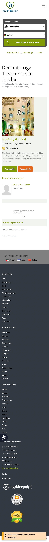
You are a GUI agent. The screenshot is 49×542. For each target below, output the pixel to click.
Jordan (39, 53)
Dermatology (28, 53)
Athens (4, 425)
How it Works (7, 289)
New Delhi (5, 396)
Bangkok (5, 336)
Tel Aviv (4, 411)
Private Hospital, (9, 144)
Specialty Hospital (14, 140)
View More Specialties (10, 468)
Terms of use (6, 311)
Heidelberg (6, 418)
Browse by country (9, 236)
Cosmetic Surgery (10, 454)
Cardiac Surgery (10, 450)
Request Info (25, 169)
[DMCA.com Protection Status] (17, 516)
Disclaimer (6, 314)
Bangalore (6, 332)
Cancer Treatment (10, 447)
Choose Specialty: (11, 22)
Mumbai (5, 393)
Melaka (4, 389)
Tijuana (4, 414)
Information (6, 300)
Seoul (4, 407)
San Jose (5, 404)
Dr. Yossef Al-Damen (21, 185)
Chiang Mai (6, 350)
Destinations (6, 297)
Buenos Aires (6, 343)
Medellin (5, 379)
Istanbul (5, 357)
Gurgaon (5, 354)
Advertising (6, 282)
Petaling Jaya (7, 400)
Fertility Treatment (11, 457)
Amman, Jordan (24, 144)
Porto (4, 429)
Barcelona (5, 339)
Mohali (4, 421)
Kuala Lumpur (7, 368)
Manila (4, 375)
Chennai (5, 347)
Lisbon (4, 432)
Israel (23, 260)
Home (4, 279)
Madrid (4, 371)
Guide (4, 286)
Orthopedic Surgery (11, 464)
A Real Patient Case (9, 293)
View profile (10, 169)
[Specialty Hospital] (18, 116)
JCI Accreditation (12, 148)
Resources (5, 304)
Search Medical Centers (27, 42)
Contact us (6, 322)
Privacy (4, 307)
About (4, 318)
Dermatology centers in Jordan (14, 229)
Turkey (34, 260)
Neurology (8, 461)
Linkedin (7, 479)
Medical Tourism (13, 53)
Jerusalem (5, 361)
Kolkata (5, 364)
